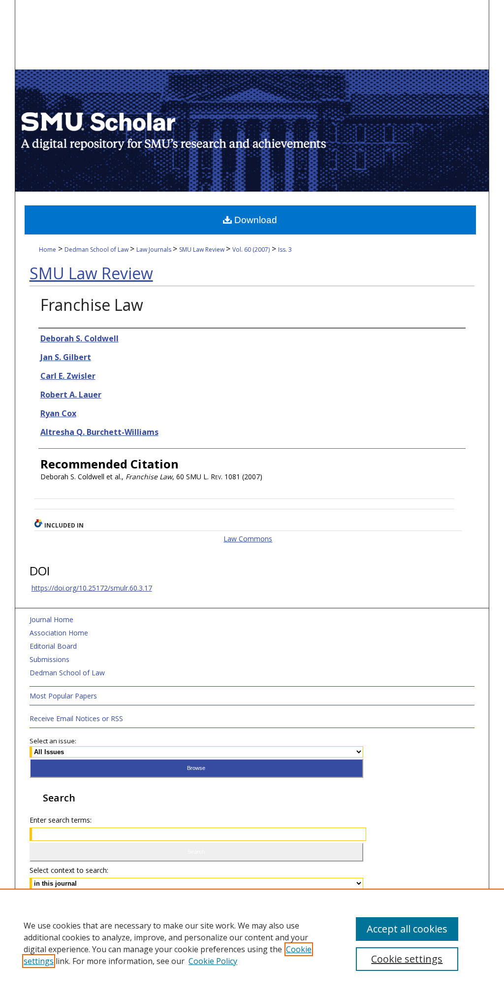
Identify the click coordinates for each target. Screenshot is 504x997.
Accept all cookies (407, 928)
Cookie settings (406, 958)
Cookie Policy (213, 961)
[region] (252, 943)
